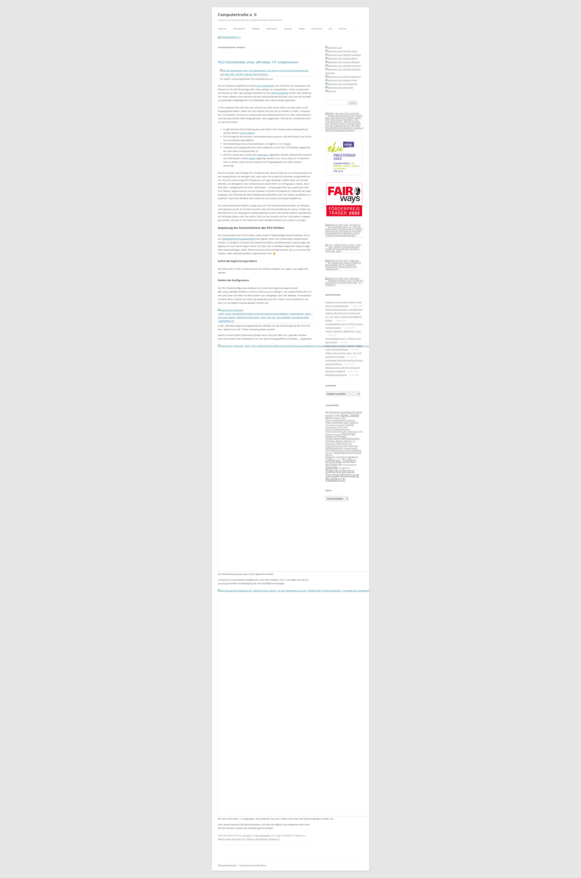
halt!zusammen (334, 448)
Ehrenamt (329, 434)
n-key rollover (247, 133)
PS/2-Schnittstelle (265, 85)
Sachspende (333, 464)
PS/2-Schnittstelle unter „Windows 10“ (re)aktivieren (258, 62)
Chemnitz (353, 422)
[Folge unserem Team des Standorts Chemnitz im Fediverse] (343, 65)
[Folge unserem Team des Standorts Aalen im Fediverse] (341, 51)
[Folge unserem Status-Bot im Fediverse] (339, 87)
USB (256, 839)
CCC (344, 417)
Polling (252, 158)
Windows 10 (274, 839)
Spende (331, 467)
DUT (361, 431)
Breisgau (337, 418)
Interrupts (263, 154)
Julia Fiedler (330, 450)
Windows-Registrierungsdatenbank (238, 238)
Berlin (329, 417)
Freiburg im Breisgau (336, 436)
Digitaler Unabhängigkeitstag (337, 429)
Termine (255, 29)
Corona (349, 424)
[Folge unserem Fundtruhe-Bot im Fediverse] (341, 83)
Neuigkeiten (239, 29)
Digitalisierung (353, 432)
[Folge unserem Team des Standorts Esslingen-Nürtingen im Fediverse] (344, 73)
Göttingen (353, 445)
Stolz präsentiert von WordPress (252, 865)
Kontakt (343, 29)
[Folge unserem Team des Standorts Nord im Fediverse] (341, 80)
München (329, 455)
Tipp (278, 835)
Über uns (222, 29)
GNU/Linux (342, 443)
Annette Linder (332, 415)
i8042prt (221, 839)
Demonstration (331, 427)
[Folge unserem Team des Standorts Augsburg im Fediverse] (343, 54)
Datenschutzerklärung (227, 865)
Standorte (316, 29)
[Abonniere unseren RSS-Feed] (330, 91)
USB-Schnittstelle (279, 93)
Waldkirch (335, 479)
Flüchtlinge (348, 434)
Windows (263, 839)
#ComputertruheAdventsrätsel (343, 412)
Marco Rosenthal (262, 835)
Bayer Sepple (350, 415)
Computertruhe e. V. (237, 14)
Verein (302, 29)
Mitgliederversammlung (336, 374)
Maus (228, 839)
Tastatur (250, 839)
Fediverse (337, 434)
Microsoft (236, 839)
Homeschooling (350, 448)
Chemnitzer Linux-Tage (335, 425)
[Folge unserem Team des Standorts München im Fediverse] (343, 76)
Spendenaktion (344, 468)
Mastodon (329, 453)
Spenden (288, 29)
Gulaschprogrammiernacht (336, 446)
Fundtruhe (271, 29)
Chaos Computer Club (336, 422)
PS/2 (244, 839)
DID (345, 427)
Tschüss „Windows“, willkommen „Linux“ (343, 331)
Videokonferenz (340, 471)
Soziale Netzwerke (349, 465)
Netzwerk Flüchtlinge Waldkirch (341, 457)
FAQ (330, 29)
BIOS (287, 143)
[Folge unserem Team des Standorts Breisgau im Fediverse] (342, 62)
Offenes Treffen (340, 460)
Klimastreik (340, 450)
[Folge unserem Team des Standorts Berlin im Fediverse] (341, 58)
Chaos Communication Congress (340, 420)
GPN (350, 444)
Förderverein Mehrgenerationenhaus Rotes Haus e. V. (342, 440)
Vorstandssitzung (342, 475)
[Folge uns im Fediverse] (333, 47)
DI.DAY (341, 427)
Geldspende (330, 443)
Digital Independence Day (336, 431)
